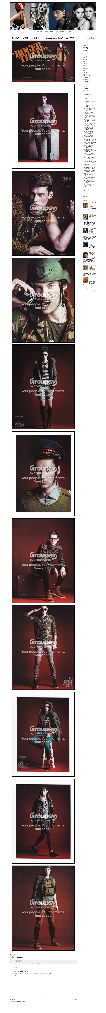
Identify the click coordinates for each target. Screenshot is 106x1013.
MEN (57, 31)
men (40, 963)
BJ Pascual (23, 963)
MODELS (70, 31)
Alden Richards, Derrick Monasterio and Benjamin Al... (90, 174)
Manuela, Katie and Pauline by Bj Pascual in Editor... (90, 162)
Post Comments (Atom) (20, 1001)
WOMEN (52, 31)
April (85, 88)
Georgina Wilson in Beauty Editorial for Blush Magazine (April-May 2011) (92, 267)
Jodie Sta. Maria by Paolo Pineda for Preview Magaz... (89, 154)
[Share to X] (18, 961)
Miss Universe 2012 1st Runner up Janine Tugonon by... (89, 185)
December (86, 75)
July (85, 83)
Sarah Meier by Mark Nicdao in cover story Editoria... (90, 168)
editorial (34, 963)
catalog (84, 45)
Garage (37, 963)
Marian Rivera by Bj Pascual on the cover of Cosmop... (90, 165)
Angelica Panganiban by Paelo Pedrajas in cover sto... (89, 116)
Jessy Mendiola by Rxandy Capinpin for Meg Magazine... (89, 124)
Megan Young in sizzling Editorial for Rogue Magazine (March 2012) (92, 205)
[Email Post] (13, 961)
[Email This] (15, 961)
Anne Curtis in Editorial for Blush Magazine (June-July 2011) (92, 254)
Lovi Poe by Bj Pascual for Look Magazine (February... (89, 109)
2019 (84, 63)
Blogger (58, 1010)
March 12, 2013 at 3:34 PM (22, 971)
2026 (84, 56)
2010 (84, 196)
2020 (84, 61)
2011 (84, 194)
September (86, 79)
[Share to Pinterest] (21, 961)
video (84, 50)
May (85, 86)
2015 (84, 70)
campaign (85, 44)
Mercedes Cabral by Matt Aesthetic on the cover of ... (90, 171)
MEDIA (46, 31)
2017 (84, 67)
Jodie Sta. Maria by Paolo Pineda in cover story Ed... (90, 113)
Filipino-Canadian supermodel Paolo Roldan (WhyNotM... (90, 150)
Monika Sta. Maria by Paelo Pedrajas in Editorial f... (90, 143)
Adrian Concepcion (16, 963)
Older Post (74, 999)
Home (43, 999)
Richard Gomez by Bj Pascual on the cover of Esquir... (89, 146)
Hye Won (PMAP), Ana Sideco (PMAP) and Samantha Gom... (89, 128)
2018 (84, 65)
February (86, 189)
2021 (84, 59)
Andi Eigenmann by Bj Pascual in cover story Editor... (89, 181)
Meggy (14, 971)
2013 (84, 74)
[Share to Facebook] (20, 961)
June (85, 84)
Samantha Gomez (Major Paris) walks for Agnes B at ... (90, 136)
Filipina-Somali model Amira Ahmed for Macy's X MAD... (90, 97)
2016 (84, 68)
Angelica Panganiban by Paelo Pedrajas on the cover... (89, 158)
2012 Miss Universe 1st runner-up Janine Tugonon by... (89, 93)
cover (84, 47)
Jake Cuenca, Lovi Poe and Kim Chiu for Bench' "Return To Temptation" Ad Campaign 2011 (89, 281)
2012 (84, 193)
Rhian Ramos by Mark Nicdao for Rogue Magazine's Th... (88, 132)
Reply (14, 975)
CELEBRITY (62, 31)
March (85, 90)
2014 (84, 72)
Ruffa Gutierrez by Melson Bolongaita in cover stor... (90, 178)
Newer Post (12, 999)
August (85, 81)
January (86, 190)
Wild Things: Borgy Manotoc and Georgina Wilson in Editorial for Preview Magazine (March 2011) (89, 218)
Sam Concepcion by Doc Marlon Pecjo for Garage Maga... (90, 120)
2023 (84, 57)
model (43, 963)
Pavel (45, 963)
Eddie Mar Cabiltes (28, 963)
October (86, 77)
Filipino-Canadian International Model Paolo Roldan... (90, 101)
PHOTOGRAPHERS (38, 31)
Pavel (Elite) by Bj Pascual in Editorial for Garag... (90, 140)
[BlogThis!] (17, 961)
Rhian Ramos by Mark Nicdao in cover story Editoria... (89, 105)
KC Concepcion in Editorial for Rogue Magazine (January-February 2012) (92, 231)
